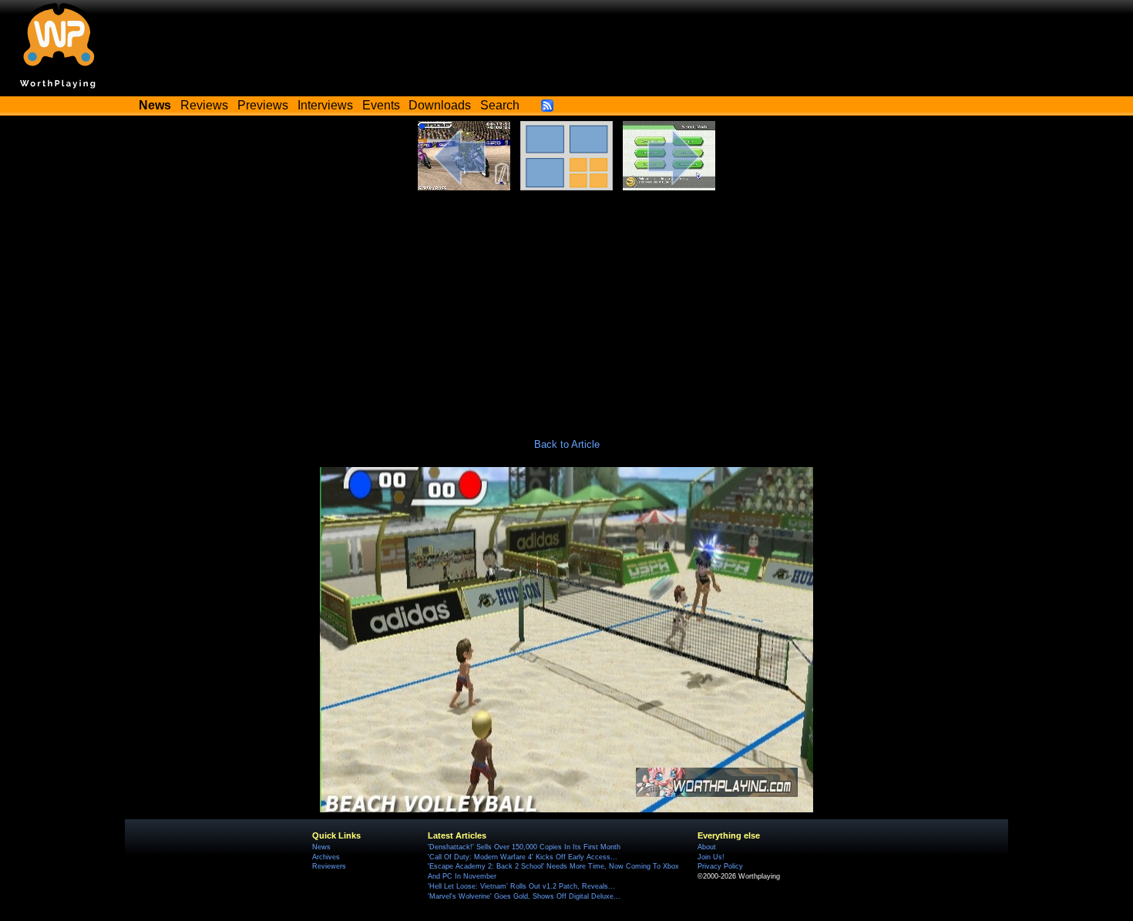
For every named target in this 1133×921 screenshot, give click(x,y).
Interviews (325, 105)
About (707, 847)
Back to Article (567, 444)
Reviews (204, 105)
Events (381, 105)
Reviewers (329, 866)
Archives (326, 857)
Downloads (439, 105)
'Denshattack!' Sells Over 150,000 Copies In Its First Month (524, 847)
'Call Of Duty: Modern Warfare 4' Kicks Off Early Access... (522, 857)
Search (499, 105)
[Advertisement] (566, 306)
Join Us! (711, 857)
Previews (262, 105)
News (321, 847)
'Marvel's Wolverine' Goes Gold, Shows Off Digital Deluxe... (524, 896)
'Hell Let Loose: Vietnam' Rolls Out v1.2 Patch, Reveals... (521, 886)
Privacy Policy (720, 866)
